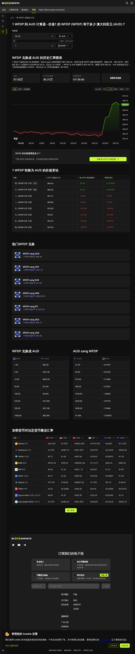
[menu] (3, 23)
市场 (34, 9)
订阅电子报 (13, 9)
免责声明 (77, 650)
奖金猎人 (25, 9)
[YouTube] (19, 545)
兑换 (12, 17)
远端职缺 (65, 626)
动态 (4, 9)
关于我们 (65, 600)
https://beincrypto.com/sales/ (52, 9)
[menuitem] (3, 15)
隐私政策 (67, 650)
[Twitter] (13, 545)
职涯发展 (65, 604)
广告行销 (65, 622)
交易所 (76, 608)
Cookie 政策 (105, 639)
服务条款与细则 (55, 650)
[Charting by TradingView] (15, 138)
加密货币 (77, 604)
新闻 (75, 600)
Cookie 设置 (88, 650)
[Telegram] (24, 545)
